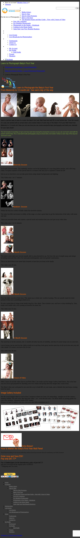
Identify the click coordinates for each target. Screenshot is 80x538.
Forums (11, 54)
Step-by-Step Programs (29, 16)
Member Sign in (22, 2)
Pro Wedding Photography (22, 23)
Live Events (8, 33)
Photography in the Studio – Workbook (26, 25)
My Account (13, 48)
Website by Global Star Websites (11, 535)
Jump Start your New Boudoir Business (26, 29)
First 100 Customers (20, 21)
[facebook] (9, 59)
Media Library (26, 12)
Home (24, 8)
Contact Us (13, 44)
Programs (25, 10)
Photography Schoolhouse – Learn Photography (21, 67)
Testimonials (13, 41)
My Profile (8, 46)
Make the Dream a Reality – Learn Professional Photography (25, 71)
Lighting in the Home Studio (22, 27)
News (7, 39)
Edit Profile (17, 52)
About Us (12, 43)
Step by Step (26, 14)
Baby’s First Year (27, 18)
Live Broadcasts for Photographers (20, 37)
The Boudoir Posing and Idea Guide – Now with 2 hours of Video (43, 19)
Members (12, 56)
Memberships (9, 31)
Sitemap (8, 4)
